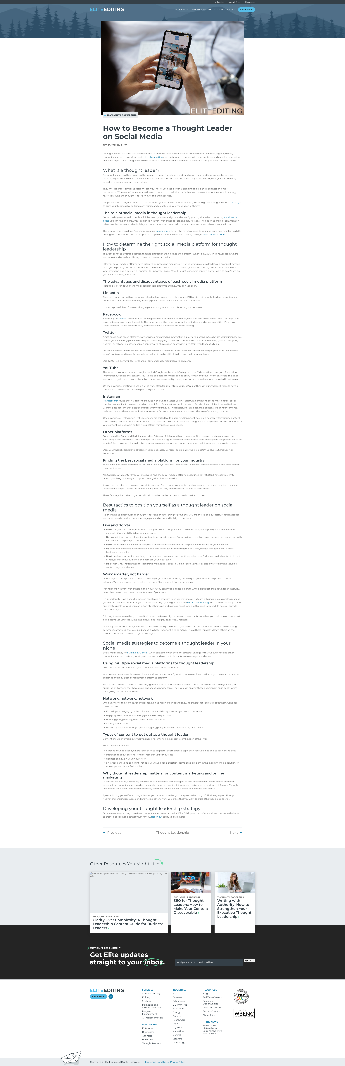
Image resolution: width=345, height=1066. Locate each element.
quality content (164, 231)
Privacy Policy (177, 1062)
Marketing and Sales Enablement (152, 1006)
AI (173, 993)
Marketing (178, 1031)
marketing (233, 202)
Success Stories (211, 1011)
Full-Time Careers (212, 997)
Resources (250, 2)
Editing (146, 997)
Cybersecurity (180, 1001)
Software (177, 1038)
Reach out (156, 817)
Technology (178, 1042)
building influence (137, 652)
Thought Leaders (151, 1043)
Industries (219, 2)
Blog (205, 993)
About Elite (234, 2)
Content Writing (151, 993)
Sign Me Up (249, 961)
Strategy (146, 1001)
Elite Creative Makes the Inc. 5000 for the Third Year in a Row (212, 1029)
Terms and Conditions (157, 1062)
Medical (176, 1035)
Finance (176, 1016)
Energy (176, 1012)
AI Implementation (152, 1017)
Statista (121, 318)
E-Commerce (179, 1005)
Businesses (148, 1032)
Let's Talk (98, 996)
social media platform (214, 234)
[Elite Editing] (107, 10)
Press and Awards (212, 1007)
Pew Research (110, 400)
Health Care (178, 1020)
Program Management (149, 1012)
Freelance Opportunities (210, 1002)
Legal (175, 1023)
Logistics (177, 1027)
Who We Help (150, 1024)
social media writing (198, 602)
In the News (210, 1022)
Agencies (147, 1036)
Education (178, 1008)
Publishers (147, 1039)
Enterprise (147, 1028)
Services (147, 990)
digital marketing (153, 157)
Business (177, 997)
